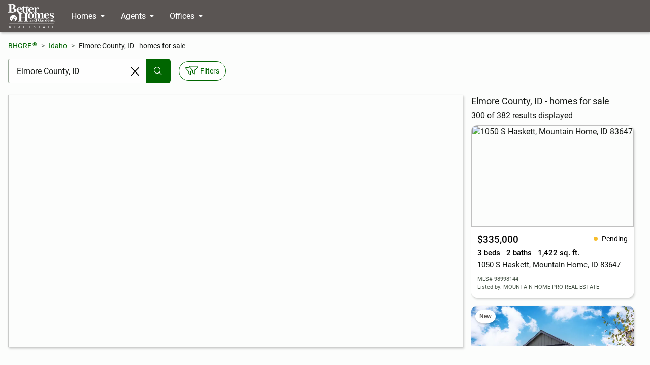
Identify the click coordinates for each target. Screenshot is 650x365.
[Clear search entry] (135, 71)
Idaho (58, 46)
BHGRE (22, 45)
